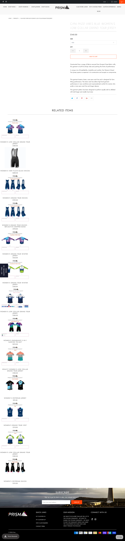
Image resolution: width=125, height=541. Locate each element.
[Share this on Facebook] (77, 98)
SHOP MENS (12, 7)
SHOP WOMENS (24, 7)
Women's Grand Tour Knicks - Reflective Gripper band (15, 211)
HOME (5, 7)
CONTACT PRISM (40, 526)
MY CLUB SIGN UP (41, 520)
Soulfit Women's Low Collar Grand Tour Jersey (15, 356)
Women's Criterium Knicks (15, 468)
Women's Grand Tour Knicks (15, 184)
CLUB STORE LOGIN (82, 7)
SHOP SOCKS (45, 7)
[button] (4, 270)
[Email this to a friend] (92, 98)
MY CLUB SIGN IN (40, 516)
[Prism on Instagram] (6, 2)
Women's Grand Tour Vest (15, 412)
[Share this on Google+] (87, 98)
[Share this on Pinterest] (82, 98)
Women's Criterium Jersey (15, 384)
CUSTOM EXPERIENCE (109, 7)
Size (71, 39)
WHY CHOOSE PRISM (95, 7)
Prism (14, 532)
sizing (119, 7)
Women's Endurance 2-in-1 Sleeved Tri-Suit (15, 327)
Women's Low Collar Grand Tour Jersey (15, 128)
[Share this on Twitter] (72, 98)
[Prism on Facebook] (3, 2)
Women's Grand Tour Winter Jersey (15, 240)
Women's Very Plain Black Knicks (15, 157)
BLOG (98, 11)
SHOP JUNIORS (35, 7)
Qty (71, 47)
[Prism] (63, 7)
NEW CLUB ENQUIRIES (42, 523)
